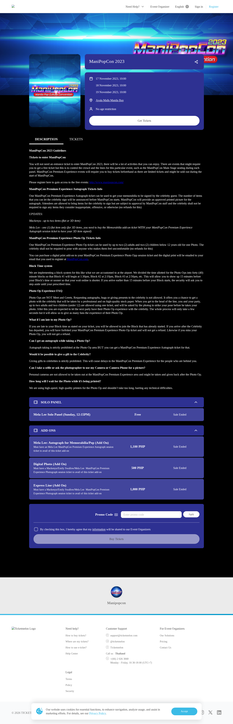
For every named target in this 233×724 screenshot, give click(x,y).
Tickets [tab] (76, 139)
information (99, 529)
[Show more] (196, 402)
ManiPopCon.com (77, 259)
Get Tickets (144, 120)
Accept (184, 711)
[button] (135, 6)
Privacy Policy (97, 713)
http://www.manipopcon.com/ (106, 182)
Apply (191, 514)
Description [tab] (46, 139)
